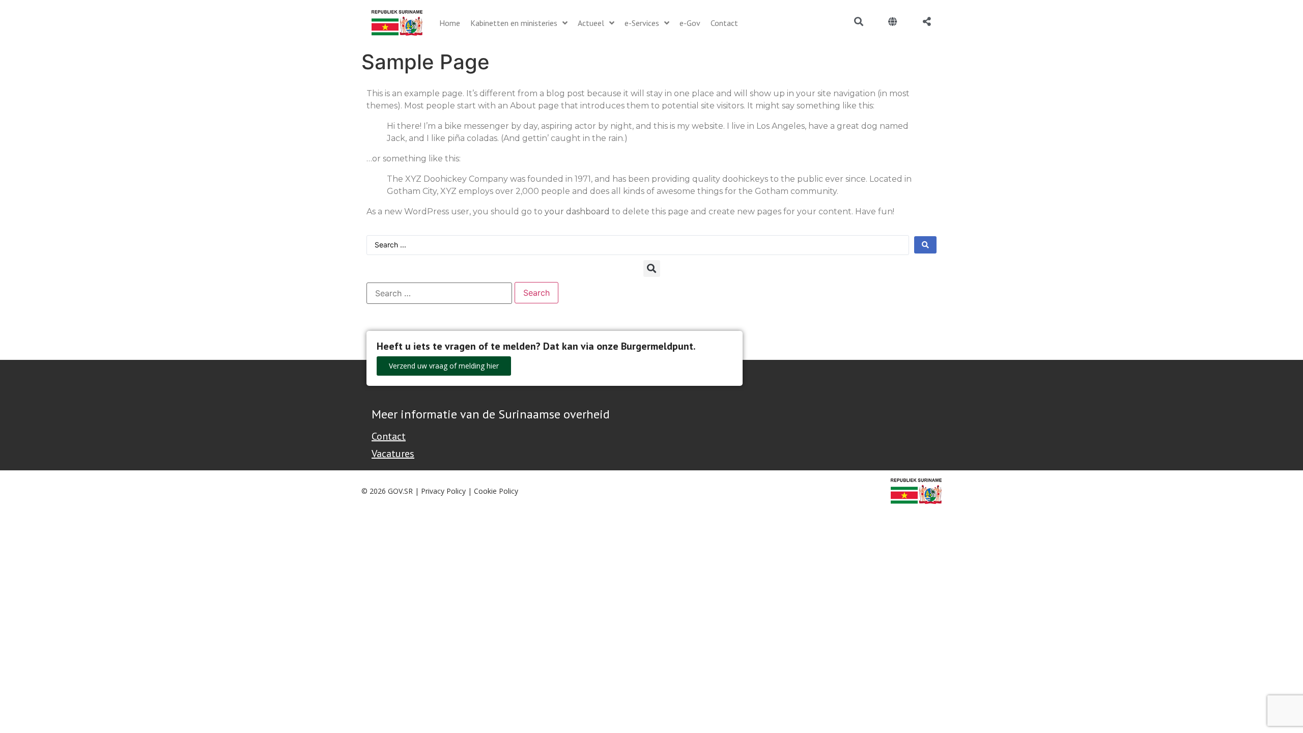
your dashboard (577, 211)
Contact (389, 436)
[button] (651, 268)
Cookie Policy (496, 491)
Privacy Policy (443, 491)
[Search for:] (439, 293)
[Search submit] (925, 244)
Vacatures (393, 453)
